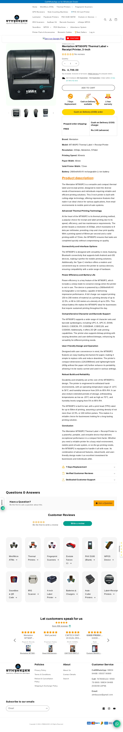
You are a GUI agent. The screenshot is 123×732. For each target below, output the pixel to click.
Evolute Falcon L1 (69, 559)
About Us (67, 670)
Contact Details (69, 674)
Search (66, 679)
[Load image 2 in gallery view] (26, 113)
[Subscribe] (46, 708)
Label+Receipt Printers (111, 592)
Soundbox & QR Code (13, 594)
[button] (64, 6)
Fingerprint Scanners (52, 558)
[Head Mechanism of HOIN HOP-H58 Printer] (28, 648)
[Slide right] (53, 113)
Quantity (65, 59)
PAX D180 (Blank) (90, 558)
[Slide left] (8, 113)
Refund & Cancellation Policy (44, 680)
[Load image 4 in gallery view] (45, 113)
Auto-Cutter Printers (88, 594)
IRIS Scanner (32, 592)
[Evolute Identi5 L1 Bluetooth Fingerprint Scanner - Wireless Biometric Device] (73, 648)
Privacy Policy (40, 670)
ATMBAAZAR (45, 724)
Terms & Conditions (43, 674)
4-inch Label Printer (50, 594)
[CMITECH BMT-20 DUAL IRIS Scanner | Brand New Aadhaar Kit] (50, 648)
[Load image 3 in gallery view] (35, 113)
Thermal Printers (32, 558)
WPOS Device (107, 558)
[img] (61, 622)
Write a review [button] (77, 523)
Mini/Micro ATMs (13, 558)
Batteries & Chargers (71, 592)
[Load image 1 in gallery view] (16, 113)
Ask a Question (105, 503)
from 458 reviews (60, 626)
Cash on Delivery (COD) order (88, 112)
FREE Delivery (93, 74)
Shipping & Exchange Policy (46, 686)
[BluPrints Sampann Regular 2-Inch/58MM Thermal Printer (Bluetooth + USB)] (95, 648)
